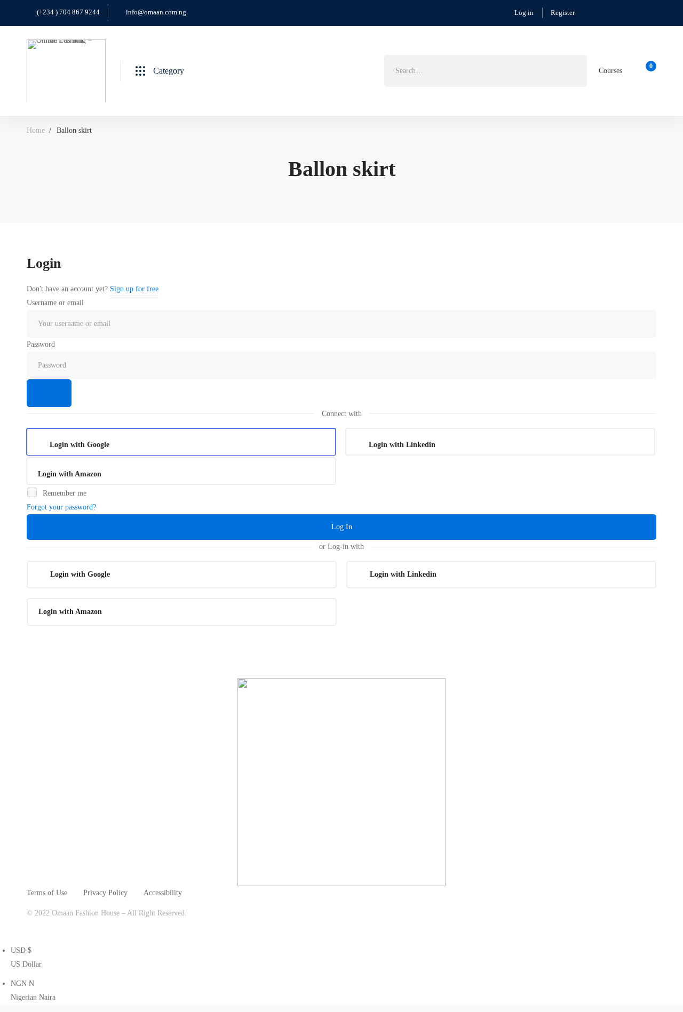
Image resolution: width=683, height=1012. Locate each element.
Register (563, 13)
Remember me (63, 493)
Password (41, 344)
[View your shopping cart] (647, 71)
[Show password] (49, 393)
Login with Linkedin (402, 445)
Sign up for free (134, 289)
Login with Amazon (69, 474)
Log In (341, 527)
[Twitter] (31, 928)
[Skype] (81, 928)
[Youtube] (106, 928)
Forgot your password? (61, 507)
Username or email (55, 303)
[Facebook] (56, 928)
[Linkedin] (131, 928)
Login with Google (79, 445)
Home (36, 130)
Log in (524, 13)
